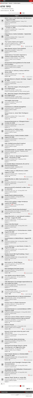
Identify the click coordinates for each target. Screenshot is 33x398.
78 (29, 294)
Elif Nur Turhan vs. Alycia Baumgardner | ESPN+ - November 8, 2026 (17, 156)
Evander (13, 270)
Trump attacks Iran (10, 289)
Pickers (12, 167)
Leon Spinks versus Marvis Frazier (15, 275)
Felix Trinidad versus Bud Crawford (15, 143)
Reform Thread (9, 324)
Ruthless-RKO (14, 29)
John (12, 204)
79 (31, 294)
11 (31, 76)
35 (25, 46)
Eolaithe (13, 102)
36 (27, 46)
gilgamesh (13, 277)
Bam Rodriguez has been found (14, 268)
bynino (12, 348)
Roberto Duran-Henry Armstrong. (15, 339)
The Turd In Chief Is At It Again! (14, 42)
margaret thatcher (15, 21)
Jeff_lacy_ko (14, 190)
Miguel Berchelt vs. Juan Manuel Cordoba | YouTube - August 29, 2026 (17, 217)
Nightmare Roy (14, 43)
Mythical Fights (13, 51)
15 (28, 329)
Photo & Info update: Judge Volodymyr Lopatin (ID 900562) (16, 202)
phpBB (17, 394)
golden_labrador (15, 151)
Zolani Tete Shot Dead (11, 224)
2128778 (13, 145)
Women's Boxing (13, 286)
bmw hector (13, 326)
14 (26, 329)
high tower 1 (13, 65)
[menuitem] (32, 3)
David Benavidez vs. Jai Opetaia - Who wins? (18, 149)
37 (29, 46)
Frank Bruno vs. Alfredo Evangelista (15, 107)
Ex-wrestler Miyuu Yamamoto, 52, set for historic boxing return (17, 164)
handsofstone (14, 138)
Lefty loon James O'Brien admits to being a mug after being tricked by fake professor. (18, 317)
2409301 (13, 196)
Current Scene (12, 22)
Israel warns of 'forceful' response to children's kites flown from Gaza (16, 55)
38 (31, 46)
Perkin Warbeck (14, 58)
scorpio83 (13, 50)
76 (26, 294)
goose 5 (13, 130)
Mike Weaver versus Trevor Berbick (15, 48)
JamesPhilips (14, 334)
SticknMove (13, 320)
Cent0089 (13, 82)
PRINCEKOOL (13, 182)
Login (30, 1)
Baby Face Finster (15, 211)
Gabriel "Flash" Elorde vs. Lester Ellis (15, 377)
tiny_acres (13, 298)
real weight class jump (11, 100)
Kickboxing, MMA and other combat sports (19, 91)
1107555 (12, 90)
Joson (12, 108)
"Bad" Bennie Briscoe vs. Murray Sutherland (18, 296)
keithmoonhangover (15, 312)
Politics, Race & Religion (15, 44)
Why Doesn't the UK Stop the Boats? (16, 209)
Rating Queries (12, 206)
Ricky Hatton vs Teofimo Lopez (14, 129)
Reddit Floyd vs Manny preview (14, 195)
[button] (24, 13)
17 (31, 329)
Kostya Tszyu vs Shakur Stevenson (15, 302)
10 (30, 76)
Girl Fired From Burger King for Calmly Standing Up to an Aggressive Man (16, 346)
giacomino (13, 219)
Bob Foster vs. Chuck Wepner (13, 262)
